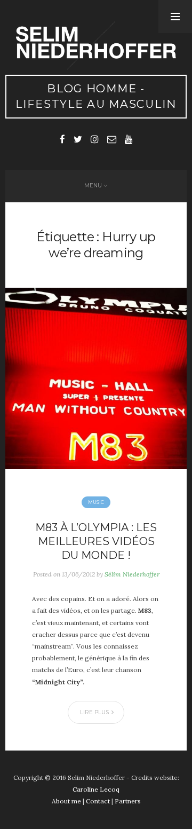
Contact (98, 801)
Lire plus (94, 712)
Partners (128, 801)
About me (66, 801)
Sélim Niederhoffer (132, 574)
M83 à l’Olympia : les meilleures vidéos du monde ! (96, 541)
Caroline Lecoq (96, 789)
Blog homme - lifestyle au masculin (96, 96)
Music (96, 502)
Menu (93, 185)
